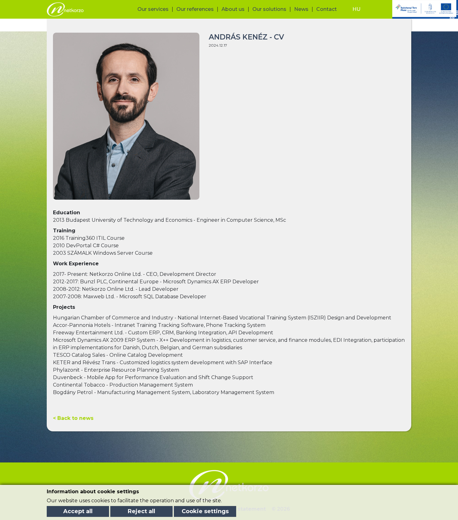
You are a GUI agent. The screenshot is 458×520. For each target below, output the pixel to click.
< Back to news (73, 418)
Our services (153, 9)
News (301, 9)
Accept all (78, 511)
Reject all (141, 511)
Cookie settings (205, 511)
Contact (326, 9)
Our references (195, 9)
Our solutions (269, 9)
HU (356, 9)
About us (233, 9)
